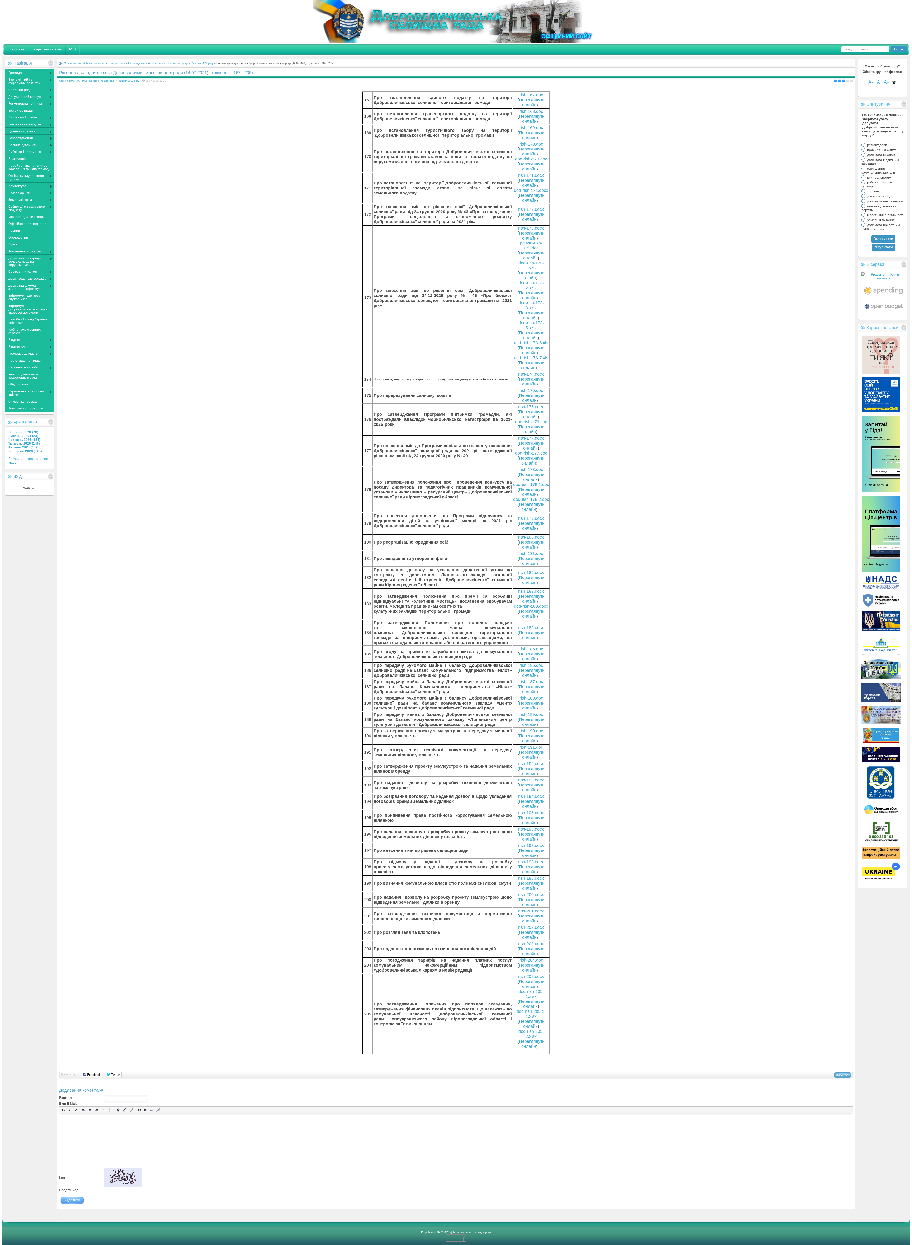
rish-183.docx (531, 591)
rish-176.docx (531, 406)
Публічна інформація (23, 152)
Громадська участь (21, 354)
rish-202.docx (531, 927)
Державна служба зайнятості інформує (22, 287)
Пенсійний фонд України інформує (27, 320)
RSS (72, 49)
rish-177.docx (531, 438)
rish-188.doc (531, 698)
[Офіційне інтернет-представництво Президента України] (881, 630)
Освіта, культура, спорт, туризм (25, 177)
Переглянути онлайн (532, 102)
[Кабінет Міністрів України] (881, 701)
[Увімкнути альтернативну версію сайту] (894, 83)
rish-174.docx (531, 374)
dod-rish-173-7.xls (531, 357)
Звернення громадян (23, 124)
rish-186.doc (531, 665)
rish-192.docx (531, 763)
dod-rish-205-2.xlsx (531, 1034)
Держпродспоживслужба (25, 279)
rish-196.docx (531, 829)
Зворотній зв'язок (47, 49)
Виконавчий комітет (21, 117)
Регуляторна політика (23, 104)
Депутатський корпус (23, 97)
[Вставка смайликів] (119, 1110)
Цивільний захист (20, 131)
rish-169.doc (531, 127)
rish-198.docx (531, 862)
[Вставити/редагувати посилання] (125, 1110)
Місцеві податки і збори (26, 217)
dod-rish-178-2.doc (531, 499)
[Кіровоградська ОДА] (881, 722)
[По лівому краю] (84, 1110)
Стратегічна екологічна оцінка (24, 392)
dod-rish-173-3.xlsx (531, 305)
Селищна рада (18, 90)
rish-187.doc (531, 681)
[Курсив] (69, 1110)
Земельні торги (18, 200)
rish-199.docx (531, 878)
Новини (14, 230)
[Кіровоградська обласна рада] (881, 742)
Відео (12, 244)
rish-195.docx (531, 812)
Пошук (898, 49)
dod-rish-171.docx (531, 190)
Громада (13, 73)
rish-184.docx (531, 627)
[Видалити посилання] (131, 1110)
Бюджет (12, 340)
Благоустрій (17, 158)
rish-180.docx (531, 537)
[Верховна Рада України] (881, 654)
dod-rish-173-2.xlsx (531, 285)
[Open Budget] (883, 310)
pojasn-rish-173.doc (531, 245)
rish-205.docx (531, 976)
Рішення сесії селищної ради (170, 63)
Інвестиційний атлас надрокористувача (24, 375)
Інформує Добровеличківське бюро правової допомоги (27, 309)
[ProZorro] (883, 278)
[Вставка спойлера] (152, 1110)
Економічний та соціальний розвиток (22, 81)
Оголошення (18, 237)
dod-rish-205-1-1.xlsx (531, 1014)
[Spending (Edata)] (883, 296)
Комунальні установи (23, 251)
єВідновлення (19, 384)
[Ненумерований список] (104, 1110)
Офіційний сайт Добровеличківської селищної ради (94, 63)
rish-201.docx (531, 911)
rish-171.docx (531, 175)
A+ (887, 82)
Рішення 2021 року (202, 63)
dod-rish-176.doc (531, 421)
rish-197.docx (531, 845)
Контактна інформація (25, 408)
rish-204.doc (531, 960)
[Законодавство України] (881, 678)
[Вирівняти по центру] (90, 1110)
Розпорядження (19, 138)
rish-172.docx (531, 209)
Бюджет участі (17, 347)
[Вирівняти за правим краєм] (96, 1110)
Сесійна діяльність (21, 145)
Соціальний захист (21, 272)
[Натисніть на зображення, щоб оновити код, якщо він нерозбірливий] (123, 1186)
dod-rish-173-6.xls (531, 342)
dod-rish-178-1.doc (531, 484)
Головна (17, 49)
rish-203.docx (531, 943)
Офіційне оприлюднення (27, 224)
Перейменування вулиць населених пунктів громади (29, 167)
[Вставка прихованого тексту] (158, 1110)
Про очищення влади (25, 360)
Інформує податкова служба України (24, 297)
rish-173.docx (531, 228)
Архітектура (15, 186)
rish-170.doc (531, 144)
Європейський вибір (22, 367)
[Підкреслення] (76, 1110)
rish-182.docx (531, 572)
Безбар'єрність (18, 193)
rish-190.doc (531, 730)
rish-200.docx (531, 894)
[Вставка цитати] (139, 1110)
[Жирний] (63, 1110)
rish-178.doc (531, 469)
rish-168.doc (531, 111)
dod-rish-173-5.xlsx (531, 325)
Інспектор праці (20, 110)
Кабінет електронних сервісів (24, 331)
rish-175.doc (531, 390)
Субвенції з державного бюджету (25, 208)
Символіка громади (23, 401)
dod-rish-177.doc (531, 453)
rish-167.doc (531, 95)
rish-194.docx (531, 796)
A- (870, 82)
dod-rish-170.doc (531, 159)
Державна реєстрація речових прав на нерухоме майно (23, 261)
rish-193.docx (531, 780)
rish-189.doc (531, 714)
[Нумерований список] (111, 1110)
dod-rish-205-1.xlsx (531, 994)
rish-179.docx (531, 518)
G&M (437, 1232)
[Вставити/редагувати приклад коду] (145, 1110)
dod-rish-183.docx (531, 606)
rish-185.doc (531, 649)
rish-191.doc (531, 747)
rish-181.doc (531, 553)
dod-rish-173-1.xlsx (531, 265)
